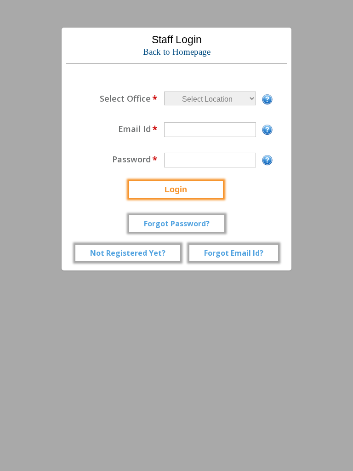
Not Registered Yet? (127, 253)
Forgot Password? (177, 223)
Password (135, 159)
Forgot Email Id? (233, 253)
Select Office (129, 98)
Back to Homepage (177, 51)
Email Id (138, 129)
